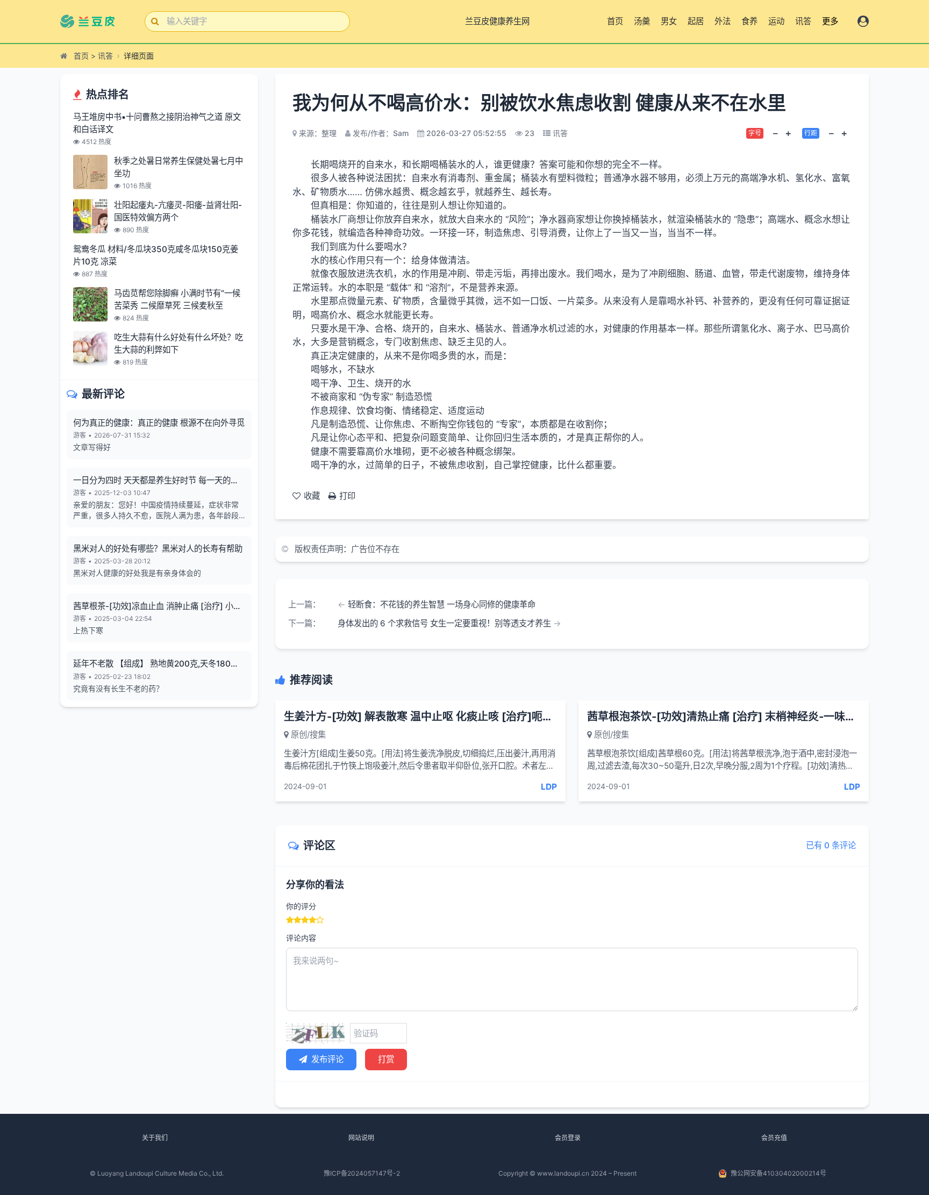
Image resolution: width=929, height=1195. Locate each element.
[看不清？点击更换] (315, 1033)
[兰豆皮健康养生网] (93, 21)
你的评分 (301, 906)
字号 (754, 133)
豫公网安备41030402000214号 (778, 1173)
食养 (749, 21)
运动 (776, 21)
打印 (347, 496)
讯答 (803, 21)
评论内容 (301, 937)
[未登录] (863, 21)
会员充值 (774, 1138)
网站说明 (361, 1138)
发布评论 (327, 1059)
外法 (722, 21)
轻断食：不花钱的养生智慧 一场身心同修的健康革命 (441, 604)
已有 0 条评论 (831, 845)
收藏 (312, 496)
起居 (696, 21)
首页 (615, 21)
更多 (830, 21)
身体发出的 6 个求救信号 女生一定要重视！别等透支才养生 (444, 623)
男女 (669, 21)
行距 (810, 133)
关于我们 (155, 1138)
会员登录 (568, 1138)
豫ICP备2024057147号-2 (362, 1173)
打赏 (386, 1059)
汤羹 (642, 21)
